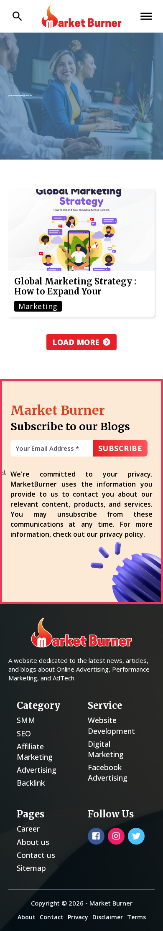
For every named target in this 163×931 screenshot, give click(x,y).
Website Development (111, 725)
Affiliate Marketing (35, 751)
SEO (24, 733)
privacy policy (121, 534)
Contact (52, 917)
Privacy (78, 917)
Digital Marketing (106, 749)
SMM (26, 720)
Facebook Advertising (107, 772)
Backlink (31, 783)
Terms (136, 917)
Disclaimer (107, 917)
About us (33, 842)
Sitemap (31, 868)
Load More (76, 342)
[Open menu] (146, 16)
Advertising (36, 770)
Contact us (36, 855)
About (27, 917)
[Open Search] (17, 16)
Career (28, 829)
